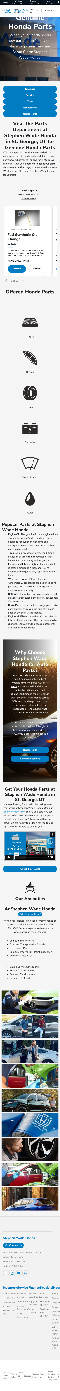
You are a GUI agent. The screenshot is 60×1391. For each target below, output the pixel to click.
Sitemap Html (35, 1375)
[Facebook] (6, 1273)
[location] (58, 2)
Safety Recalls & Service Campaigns (52, 1375)
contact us (9, 808)
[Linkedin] (25, 1273)
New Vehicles (9, 1293)
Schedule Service (29, 198)
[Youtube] (19, 1273)
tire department (31, 553)
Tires (30, 101)
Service (30, 95)
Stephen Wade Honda (6, 1376)
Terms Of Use (20, 1376)
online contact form (14, 811)
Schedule (16, 268)
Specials (30, 89)
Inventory (10, 1288)
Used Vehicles (9, 1298)
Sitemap (27, 1375)
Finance (34, 1288)
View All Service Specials (28, 194)
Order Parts (30, 114)
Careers (55, 1307)
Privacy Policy (14, 1375)
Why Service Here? (30, 914)
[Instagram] (12, 1273)
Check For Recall (30, 869)
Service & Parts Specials (44, 1312)
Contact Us (15, 1245)
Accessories (30, 107)
